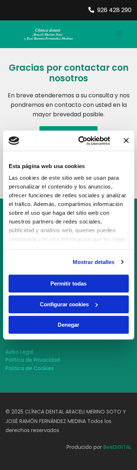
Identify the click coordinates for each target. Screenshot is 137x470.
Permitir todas (68, 283)
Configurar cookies (64, 304)
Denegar (68, 325)
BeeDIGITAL (117, 447)
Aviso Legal (19, 352)
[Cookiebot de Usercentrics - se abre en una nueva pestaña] (81, 140)
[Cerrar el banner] (126, 140)
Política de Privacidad (32, 360)
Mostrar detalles (94, 262)
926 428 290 (114, 10)
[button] (108, 34)
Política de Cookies (29, 368)
